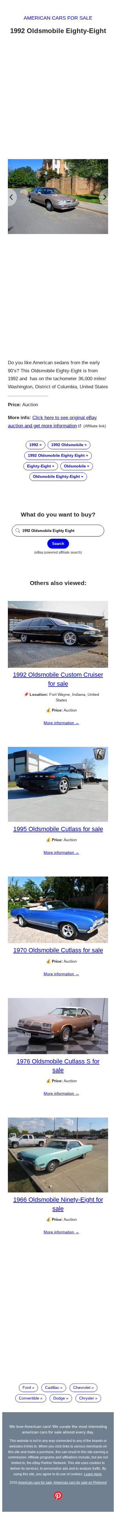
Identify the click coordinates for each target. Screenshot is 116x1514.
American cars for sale (58, 18)
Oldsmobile (75, 466)
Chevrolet (81, 1387)
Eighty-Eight (39, 466)
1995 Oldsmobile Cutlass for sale (58, 828)
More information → (61, 723)
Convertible (29, 1398)
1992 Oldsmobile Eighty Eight (56, 455)
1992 (33, 444)
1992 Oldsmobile (67, 444)
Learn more (93, 1474)
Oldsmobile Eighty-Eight (56, 476)
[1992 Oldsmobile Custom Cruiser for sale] (58, 666)
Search (58, 544)
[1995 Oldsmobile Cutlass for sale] (58, 820)
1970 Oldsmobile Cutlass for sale (58, 950)
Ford (27, 1387)
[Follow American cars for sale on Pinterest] (58, 1498)
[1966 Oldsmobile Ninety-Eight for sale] (58, 1191)
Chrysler (86, 1398)
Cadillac (52, 1387)
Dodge (59, 1398)
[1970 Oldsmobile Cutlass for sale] (58, 941)
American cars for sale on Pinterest (80, 1482)
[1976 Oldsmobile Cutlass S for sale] (58, 1052)
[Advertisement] (58, 98)
